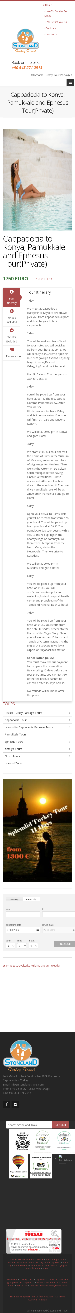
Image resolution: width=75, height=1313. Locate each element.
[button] (14, 899)
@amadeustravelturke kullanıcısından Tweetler (31, 965)
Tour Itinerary (12, 301)
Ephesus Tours (14, 741)
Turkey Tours (26, 1279)
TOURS (9, 703)
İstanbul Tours (14, 763)
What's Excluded (11, 339)
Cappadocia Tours (16, 720)
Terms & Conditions (16, 1262)
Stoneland (12, 1279)
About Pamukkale (40, 1265)
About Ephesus (52, 1262)
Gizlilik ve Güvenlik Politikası (46, 1298)
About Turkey (36, 1262)
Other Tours (12, 756)
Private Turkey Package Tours (23, 713)
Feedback (50, 28)
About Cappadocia (55, 1259)
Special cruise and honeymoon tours (48, 1285)
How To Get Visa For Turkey (56, 13)
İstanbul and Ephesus (47, 1282)
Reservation (13, 356)
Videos (45, 1268)
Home (48, 5)
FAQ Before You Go (55, 22)
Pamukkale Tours (16, 734)
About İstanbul (33, 1268)
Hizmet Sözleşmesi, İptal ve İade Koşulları (31, 1296)
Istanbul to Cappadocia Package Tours (29, 727)
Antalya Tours (13, 749)
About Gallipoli (21, 1265)
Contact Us (51, 34)
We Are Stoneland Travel (30, 1259)
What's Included (12, 320)
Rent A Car (22, 1285)
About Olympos (59, 1265)
